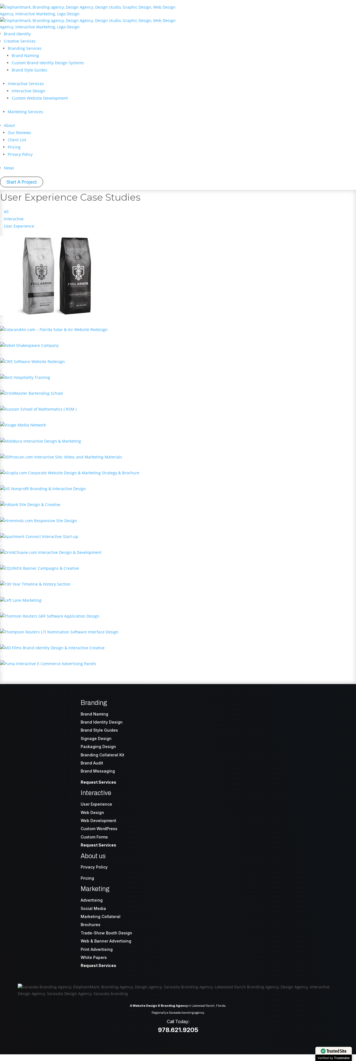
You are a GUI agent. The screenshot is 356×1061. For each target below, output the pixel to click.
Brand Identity (17, 33)
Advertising (92, 900)
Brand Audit (92, 763)
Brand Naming (25, 55)
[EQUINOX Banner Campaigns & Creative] (39, 568)
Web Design (92, 812)
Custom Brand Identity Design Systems (48, 62)
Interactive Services (26, 83)
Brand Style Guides (29, 70)
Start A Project (21, 182)
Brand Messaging (98, 771)
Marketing (95, 888)
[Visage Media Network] (23, 425)
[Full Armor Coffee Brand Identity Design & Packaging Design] (55, 313)
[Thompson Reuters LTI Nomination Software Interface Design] (59, 632)
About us (93, 856)
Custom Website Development (40, 98)
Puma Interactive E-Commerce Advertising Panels (65, 670)
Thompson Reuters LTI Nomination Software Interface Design (81, 638)
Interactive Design (28, 90)
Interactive (14, 218)
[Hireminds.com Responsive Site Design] (38, 520)
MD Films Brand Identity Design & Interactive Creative (70, 654)
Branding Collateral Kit (102, 754)
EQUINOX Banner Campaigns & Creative (52, 575)
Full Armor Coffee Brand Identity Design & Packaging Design (79, 320)
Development (103, 820)
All (6, 211)
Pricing (14, 147)
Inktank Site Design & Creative (39, 511)
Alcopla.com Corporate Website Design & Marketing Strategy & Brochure (95, 479)
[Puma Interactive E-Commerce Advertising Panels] (48, 663)
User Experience (19, 226)
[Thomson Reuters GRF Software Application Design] (49, 616)
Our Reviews (19, 132)
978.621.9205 (178, 1029)
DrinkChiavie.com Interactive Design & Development (69, 559)
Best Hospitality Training (31, 384)
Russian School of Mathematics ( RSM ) (50, 416)
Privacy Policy (20, 154)
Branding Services (24, 48)
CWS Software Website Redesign (43, 368)
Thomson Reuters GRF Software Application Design (67, 623)
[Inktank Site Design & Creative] (30, 504)
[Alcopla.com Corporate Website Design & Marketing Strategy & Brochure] (69, 472)
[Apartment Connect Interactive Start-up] (39, 536)
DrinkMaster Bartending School (41, 400)
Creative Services (20, 41)
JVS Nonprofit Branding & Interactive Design (58, 495)
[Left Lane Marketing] (20, 600)
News (9, 168)
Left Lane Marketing (27, 606)
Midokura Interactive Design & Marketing (53, 447)
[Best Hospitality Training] (25, 377)
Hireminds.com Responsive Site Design (51, 527)
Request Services (98, 782)
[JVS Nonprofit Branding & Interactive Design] (43, 488)
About (9, 125)
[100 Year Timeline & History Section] (35, 584)
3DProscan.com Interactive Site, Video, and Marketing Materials (83, 463)
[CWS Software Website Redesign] (32, 361)
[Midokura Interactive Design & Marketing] (40, 441)
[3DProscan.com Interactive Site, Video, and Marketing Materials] (61, 457)
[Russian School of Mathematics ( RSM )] (38, 409)
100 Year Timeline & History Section (46, 591)
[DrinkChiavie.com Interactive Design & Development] (51, 552)
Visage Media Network (29, 431)
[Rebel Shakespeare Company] (29, 345)
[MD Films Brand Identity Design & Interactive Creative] (52, 647)
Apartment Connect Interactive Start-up (53, 543)
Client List (17, 139)
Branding (94, 702)
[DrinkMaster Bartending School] (31, 393)
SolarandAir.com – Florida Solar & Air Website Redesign (71, 336)
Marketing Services (25, 111)
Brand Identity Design (102, 722)
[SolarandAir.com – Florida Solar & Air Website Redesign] (54, 329)
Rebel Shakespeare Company (39, 352)
